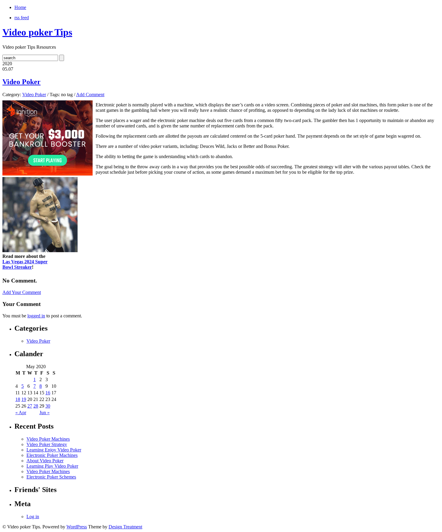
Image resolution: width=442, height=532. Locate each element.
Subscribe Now (221, 292)
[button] (221, 242)
